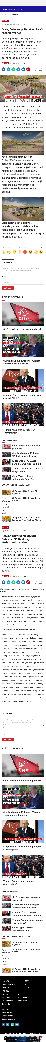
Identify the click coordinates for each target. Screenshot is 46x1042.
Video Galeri (6, 997)
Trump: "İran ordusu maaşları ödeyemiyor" (19, 431)
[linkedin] (23, 69)
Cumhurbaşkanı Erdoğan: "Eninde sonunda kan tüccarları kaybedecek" (21, 362)
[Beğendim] (4, 248)
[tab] (8, 262)
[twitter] (8, 69)
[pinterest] (28, 69)
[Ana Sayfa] (2, 15)
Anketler (5, 1009)
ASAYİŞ (6, 981)
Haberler (7, 15)
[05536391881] (12, 1024)
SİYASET (6, 988)
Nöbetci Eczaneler (9, 1019)
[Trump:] (23, 414)
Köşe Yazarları (7, 1001)
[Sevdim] (14, 248)
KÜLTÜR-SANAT (9, 984)
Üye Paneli (21, 994)
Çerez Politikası (35, 1033)
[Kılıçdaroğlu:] (23, 380)
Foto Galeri (6, 994)
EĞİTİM (27, 981)
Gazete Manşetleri (8, 1016)
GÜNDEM (15, 15)
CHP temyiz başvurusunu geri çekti (22, 329)
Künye (18, 1033)
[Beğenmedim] (20, 248)
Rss (5, 1033)
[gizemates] (16, 1024)
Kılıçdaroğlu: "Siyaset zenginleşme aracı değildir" (22, 396)
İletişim (24, 1033)
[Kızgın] (25, 248)
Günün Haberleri (23, 997)
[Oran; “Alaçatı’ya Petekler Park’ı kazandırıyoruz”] (23, 88)
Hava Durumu (7, 1012)
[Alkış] (9, 248)
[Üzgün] (41, 248)
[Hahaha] (30, 248)
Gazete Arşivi (22, 1001)
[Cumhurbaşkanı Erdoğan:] (23, 345)
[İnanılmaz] (36, 248)
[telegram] (18, 69)
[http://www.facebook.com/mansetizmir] (3, 1024)
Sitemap (11, 1033)
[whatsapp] (13, 69)
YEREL (6, 991)
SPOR (27, 988)
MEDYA (28, 984)
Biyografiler (6, 1004)
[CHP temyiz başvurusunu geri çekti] (23, 314)
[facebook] (3, 69)
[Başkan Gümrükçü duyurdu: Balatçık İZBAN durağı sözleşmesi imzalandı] (23, 590)
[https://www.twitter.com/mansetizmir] (7, 1024)
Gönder (7, 288)
